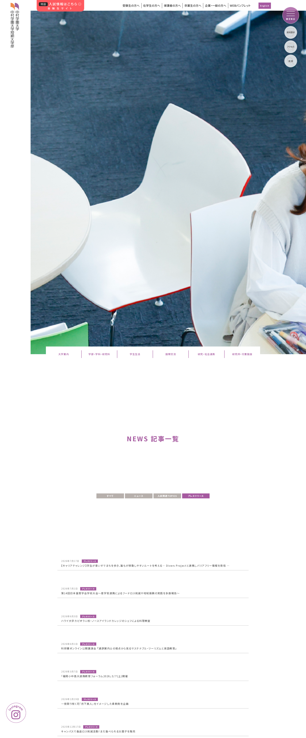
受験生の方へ (131, 5)
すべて (110, 495)
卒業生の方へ (192, 5)
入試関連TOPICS (167, 495)
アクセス (291, 46)
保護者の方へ (172, 5)
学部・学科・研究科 (99, 354)
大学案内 (63, 354)
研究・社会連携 (206, 354)
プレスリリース (196, 495)
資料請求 (291, 32)
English (264, 5)
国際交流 (170, 354)
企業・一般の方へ (215, 5)
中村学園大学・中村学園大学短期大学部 (15, 24)
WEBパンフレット (240, 5)
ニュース (138, 495)
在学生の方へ (151, 5)
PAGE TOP (285, 683)
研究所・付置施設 (242, 354)
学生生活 (135, 354)
